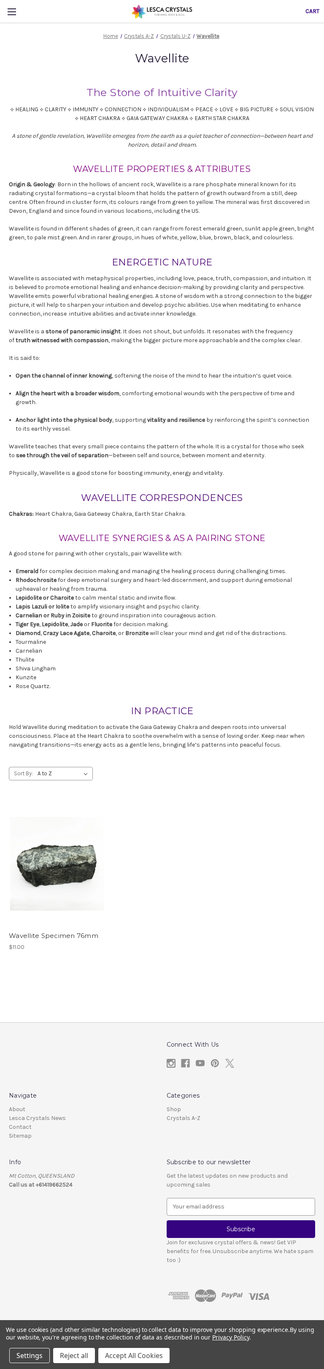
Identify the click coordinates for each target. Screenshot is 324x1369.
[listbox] (64, 773)
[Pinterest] (215, 1063)
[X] (229, 1063)
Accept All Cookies (134, 1355)
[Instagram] (171, 1063)
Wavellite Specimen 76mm (53, 936)
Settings (29, 1355)
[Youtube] (200, 1063)
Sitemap (20, 1135)
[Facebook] (185, 1063)
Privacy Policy (230, 1337)
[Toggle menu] (11, 11)
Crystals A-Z (183, 1118)
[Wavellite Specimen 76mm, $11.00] (57, 864)
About (17, 1109)
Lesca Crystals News (37, 1118)
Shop (174, 1109)
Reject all (74, 1355)
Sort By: (23, 773)
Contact (20, 1127)
